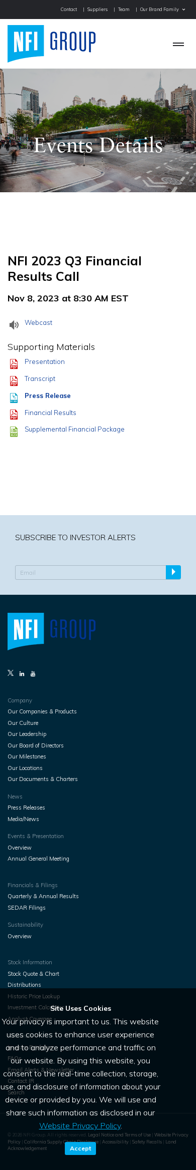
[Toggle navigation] (178, 44)
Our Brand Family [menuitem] (159, 9)
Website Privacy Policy (80, 1125)
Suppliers (97, 9)
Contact (69, 9)
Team (124, 9)
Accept (80, 1148)
